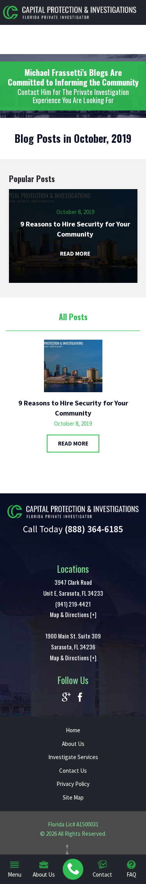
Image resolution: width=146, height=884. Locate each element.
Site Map (73, 797)
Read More (73, 443)
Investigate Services (73, 757)
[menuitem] (73, 869)
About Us (73, 743)
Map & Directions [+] (73, 614)
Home (73, 730)
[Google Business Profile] (66, 697)
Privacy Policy (73, 784)
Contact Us (73, 770)
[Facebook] (80, 697)
